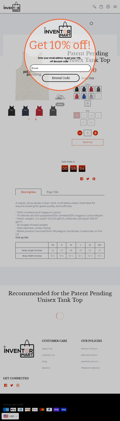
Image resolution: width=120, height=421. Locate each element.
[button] (91, 23)
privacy (60, 104)
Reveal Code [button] (61, 78)
